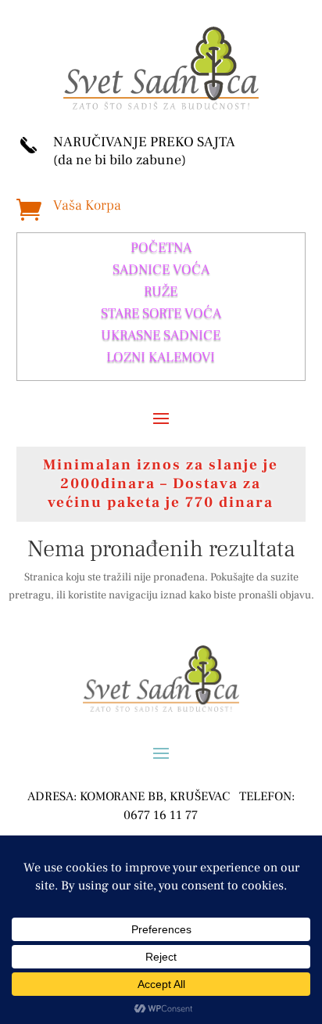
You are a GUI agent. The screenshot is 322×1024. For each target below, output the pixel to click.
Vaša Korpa (87, 205)
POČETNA (161, 248)
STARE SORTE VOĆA (161, 313)
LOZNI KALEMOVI (160, 357)
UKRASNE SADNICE (160, 335)
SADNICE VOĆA (161, 269)
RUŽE (160, 291)
